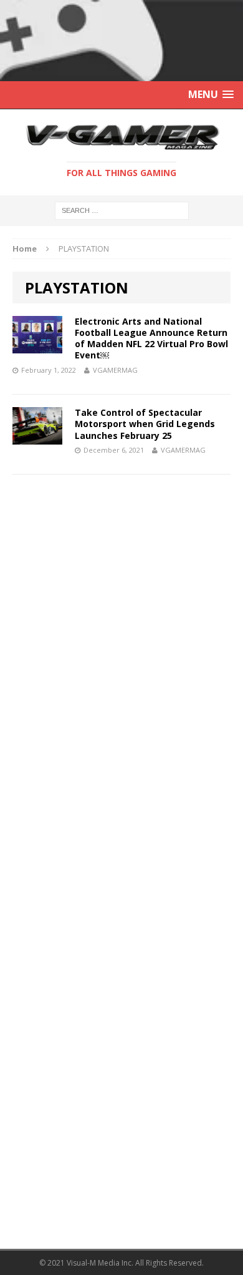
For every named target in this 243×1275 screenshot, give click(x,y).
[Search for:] (122, 209)
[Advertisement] (105, 578)
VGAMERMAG (115, 370)
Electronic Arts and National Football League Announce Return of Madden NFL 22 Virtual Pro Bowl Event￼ (151, 338)
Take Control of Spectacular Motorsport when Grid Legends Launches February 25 (145, 423)
